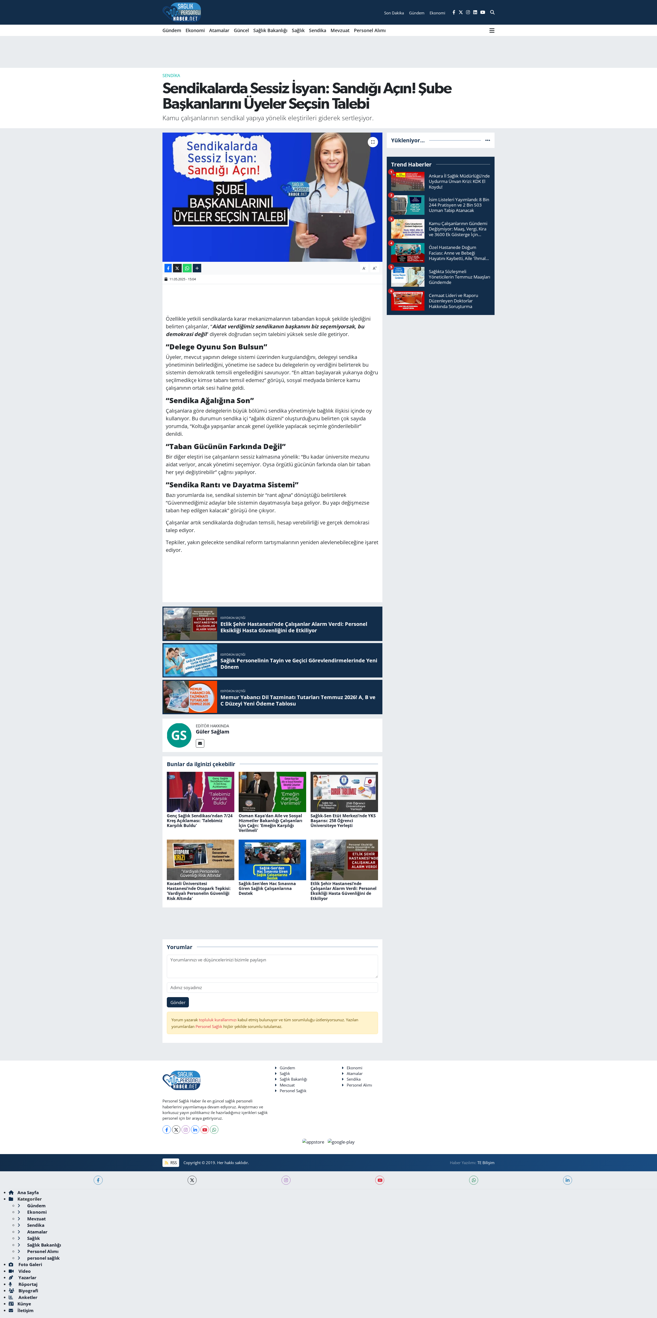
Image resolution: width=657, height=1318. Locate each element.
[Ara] (492, 12)
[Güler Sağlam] (179, 735)
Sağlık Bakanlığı (270, 30)
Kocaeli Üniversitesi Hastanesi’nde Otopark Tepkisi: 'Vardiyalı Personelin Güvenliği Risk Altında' (199, 891)
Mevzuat (340, 30)
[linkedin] (567, 1180)
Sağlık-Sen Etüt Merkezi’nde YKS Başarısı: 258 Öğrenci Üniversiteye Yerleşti (343, 820)
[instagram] (286, 1180)
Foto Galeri (29, 1264)
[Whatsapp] (214, 1129)
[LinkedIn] (195, 1129)
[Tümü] (487, 140)
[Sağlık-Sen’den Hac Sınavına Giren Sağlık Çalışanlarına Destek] (272, 859)
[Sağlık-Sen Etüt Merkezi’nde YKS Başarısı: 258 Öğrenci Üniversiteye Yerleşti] (344, 791)
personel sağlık (43, 1258)
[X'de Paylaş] (177, 268)
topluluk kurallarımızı (218, 1019)
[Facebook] (166, 1129)
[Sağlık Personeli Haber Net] (181, 12)
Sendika (317, 30)
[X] (176, 1129)
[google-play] (341, 1141)
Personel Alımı (370, 30)
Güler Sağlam (212, 731)
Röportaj (27, 1284)
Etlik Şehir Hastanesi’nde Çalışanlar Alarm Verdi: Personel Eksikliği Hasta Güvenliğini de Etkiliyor (343, 891)
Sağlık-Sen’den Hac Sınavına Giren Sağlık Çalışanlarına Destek (267, 888)
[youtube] (379, 1180)
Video (24, 1271)
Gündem (171, 30)
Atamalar (219, 30)
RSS (173, 1162)
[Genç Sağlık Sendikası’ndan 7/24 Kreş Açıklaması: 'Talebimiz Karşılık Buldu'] (200, 791)
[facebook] (98, 1180)
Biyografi (27, 1291)
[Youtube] (204, 1129)
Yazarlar (26, 1277)
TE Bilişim (486, 1162)
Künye (24, 1304)
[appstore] (314, 1141)
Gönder (178, 1002)
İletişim (25, 1310)
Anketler (27, 1297)
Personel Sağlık (209, 1026)
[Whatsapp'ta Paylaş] (187, 268)
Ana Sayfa (28, 1192)
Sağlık (298, 30)
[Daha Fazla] (197, 268)
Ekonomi (195, 30)
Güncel (241, 30)
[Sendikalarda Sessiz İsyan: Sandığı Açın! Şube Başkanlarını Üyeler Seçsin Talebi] (272, 197)
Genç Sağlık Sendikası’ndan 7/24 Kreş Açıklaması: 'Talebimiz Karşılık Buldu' (200, 820)
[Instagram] (185, 1129)
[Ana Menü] (492, 30)
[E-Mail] (200, 743)
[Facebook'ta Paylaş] (168, 268)
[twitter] (192, 1180)
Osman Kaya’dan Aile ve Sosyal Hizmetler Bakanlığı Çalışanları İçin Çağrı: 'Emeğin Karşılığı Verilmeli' (270, 823)
